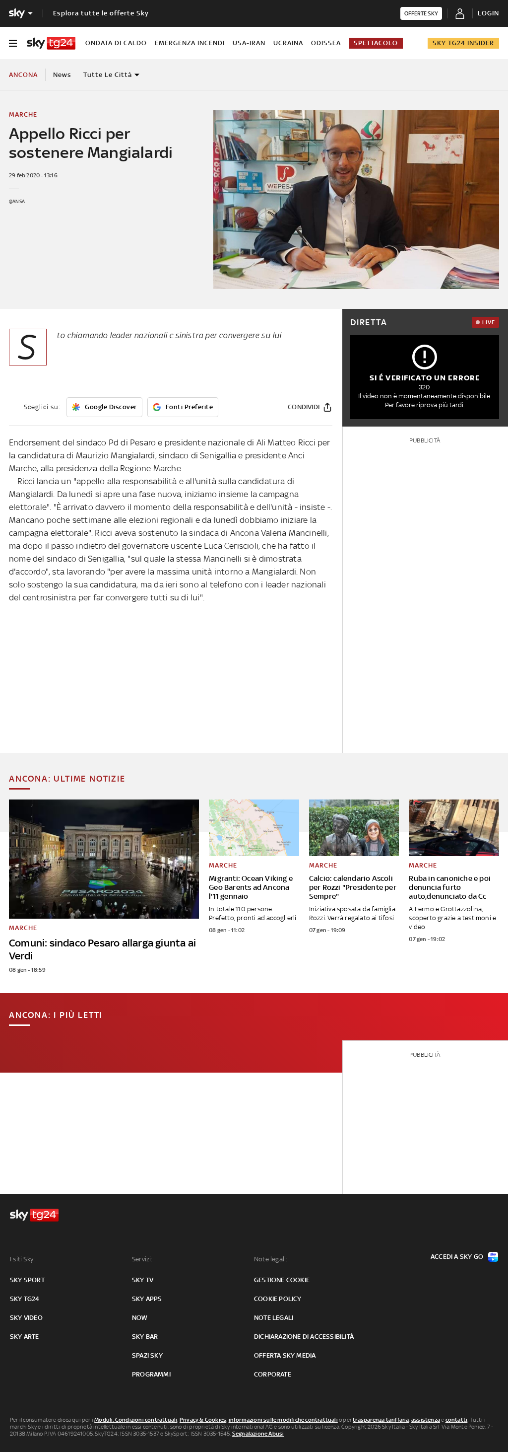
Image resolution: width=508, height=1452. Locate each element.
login (488, 13)
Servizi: (142, 1259)
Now (140, 1317)
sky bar (145, 1336)
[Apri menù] (13, 43)
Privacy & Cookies (203, 1419)
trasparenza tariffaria (381, 1419)
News (62, 74)
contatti (456, 1419)
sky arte (24, 1336)
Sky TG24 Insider (463, 43)
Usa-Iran (249, 43)
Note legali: (270, 1259)
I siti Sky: (22, 1259)
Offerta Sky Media (285, 1355)
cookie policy (278, 1299)
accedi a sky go (457, 1256)
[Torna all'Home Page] (51, 43)
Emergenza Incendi (190, 43)
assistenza (425, 1419)
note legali (273, 1317)
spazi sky (147, 1355)
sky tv (142, 1280)
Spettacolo (376, 43)
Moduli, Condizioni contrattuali (135, 1419)
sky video (26, 1317)
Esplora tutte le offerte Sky (101, 13)
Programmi (151, 1374)
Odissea (326, 43)
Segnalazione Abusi (258, 1433)
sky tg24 (25, 1299)
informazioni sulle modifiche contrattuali (283, 1419)
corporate (272, 1374)
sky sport (27, 1280)
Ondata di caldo (116, 43)
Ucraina (288, 43)
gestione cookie (282, 1280)
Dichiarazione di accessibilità (304, 1336)
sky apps (147, 1299)
